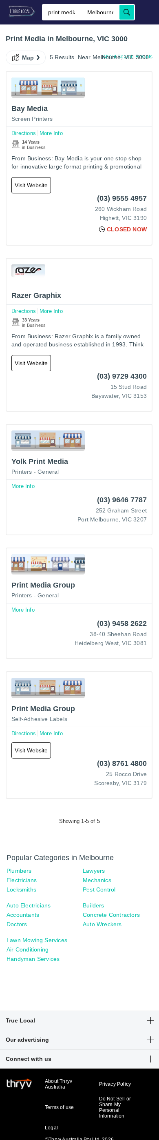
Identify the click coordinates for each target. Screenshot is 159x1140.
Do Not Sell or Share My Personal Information (115, 1107)
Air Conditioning (28, 949)
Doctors (17, 924)
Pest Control (99, 889)
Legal (51, 1128)
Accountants (23, 915)
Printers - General (35, 471)
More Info (51, 133)
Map (28, 57)
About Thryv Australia (58, 1084)
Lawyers (94, 870)
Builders (93, 905)
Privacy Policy (115, 1084)
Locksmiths (21, 889)
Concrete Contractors (111, 915)
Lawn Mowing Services (37, 940)
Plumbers (19, 870)
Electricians (22, 880)
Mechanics (97, 880)
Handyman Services (33, 959)
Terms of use (59, 1107)
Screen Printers (32, 118)
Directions (23, 133)
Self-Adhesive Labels (39, 719)
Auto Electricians (29, 905)
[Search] (126, 12)
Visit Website (31, 185)
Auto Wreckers (102, 924)
